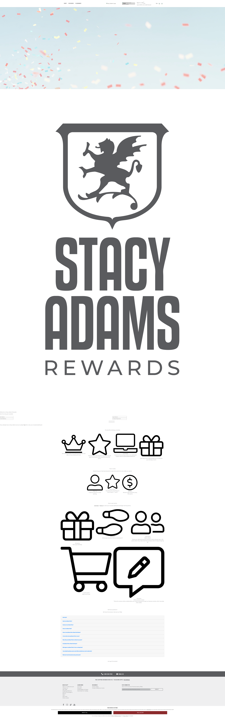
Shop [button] (65, 3)
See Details (127, 680)
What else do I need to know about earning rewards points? (72, 654)
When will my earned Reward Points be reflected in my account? (72, 639)
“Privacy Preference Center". (116, 715)
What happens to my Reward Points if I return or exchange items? (73, 647)
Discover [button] (71, 3)
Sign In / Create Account (68, 686)
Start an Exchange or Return (67, 693)
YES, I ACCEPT (140, 712)
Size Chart (65, 696)
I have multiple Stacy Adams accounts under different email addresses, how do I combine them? (77, 651)
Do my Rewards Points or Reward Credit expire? (70, 643)
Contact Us (65, 688)
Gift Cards (65, 689)
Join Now (96, 505)
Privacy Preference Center (98, 688)
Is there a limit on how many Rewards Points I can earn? (71, 636)
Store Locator (66, 697)
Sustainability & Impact (82, 689)
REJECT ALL (85, 712)
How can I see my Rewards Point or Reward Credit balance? (72, 632)
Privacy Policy (95, 686)
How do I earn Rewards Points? (67, 621)
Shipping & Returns (67, 690)
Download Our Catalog (82, 690)
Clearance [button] (78, 3)
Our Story (79, 686)
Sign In (138, 2)
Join (142, 2)
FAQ (64, 695)
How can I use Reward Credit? (67, 628)
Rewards (79, 688)
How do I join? (65, 617)
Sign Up (157, 689)
